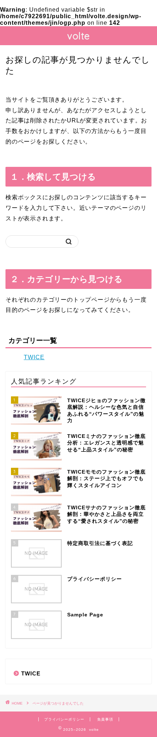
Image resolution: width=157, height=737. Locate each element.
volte (78, 36)
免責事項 (105, 719)
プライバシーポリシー (64, 719)
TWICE (34, 357)
